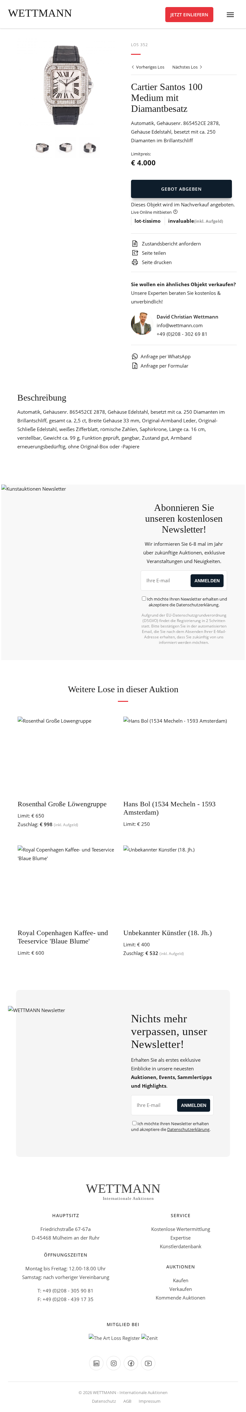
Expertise (180, 1237)
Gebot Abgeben (181, 189)
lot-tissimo (147, 221)
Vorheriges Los (149, 67)
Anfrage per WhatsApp (166, 356)
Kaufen (180, 1280)
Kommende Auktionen (180, 1297)
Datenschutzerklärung (197, 605)
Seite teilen (153, 253)
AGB (127, 1401)
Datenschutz (104, 1401)
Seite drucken (156, 262)
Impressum (149, 1401)
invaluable (181, 221)
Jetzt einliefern (189, 15)
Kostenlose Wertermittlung (180, 1229)
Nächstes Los (185, 67)
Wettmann (40, 13)
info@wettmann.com (180, 325)
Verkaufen (180, 1289)
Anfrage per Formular (164, 365)
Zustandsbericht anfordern (171, 243)
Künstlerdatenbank (180, 1246)
